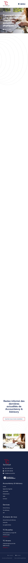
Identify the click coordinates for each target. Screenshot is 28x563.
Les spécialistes (7, 525)
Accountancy (6, 507)
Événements (6, 493)
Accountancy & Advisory (9, 520)
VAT (4, 512)
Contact (5, 498)
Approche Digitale (7, 489)
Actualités (5, 491)
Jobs (4, 496)
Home (4, 486)
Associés (5, 522)
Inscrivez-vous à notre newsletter (13, 419)
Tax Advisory (6, 510)
